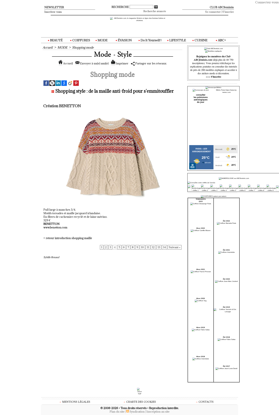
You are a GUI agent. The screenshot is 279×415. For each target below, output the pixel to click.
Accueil (48, 47)
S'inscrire (228, 11)
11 (148, 247)
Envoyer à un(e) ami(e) (93, 63)
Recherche (120, 7)
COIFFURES (81, 40)
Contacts (206, 401)
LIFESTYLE (177, 40)
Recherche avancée (154, 11)
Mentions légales (76, 401)
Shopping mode (83, 47)
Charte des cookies (141, 401)
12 (153, 247)
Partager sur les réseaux (150, 63)
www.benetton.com (55, 227)
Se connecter (213, 11)
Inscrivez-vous (53, 11)
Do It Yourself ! (150, 40)
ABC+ (221, 40)
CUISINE (200, 40)
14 (164, 247)
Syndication (137, 411)
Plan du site (117, 411)
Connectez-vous (267, 2)
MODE (102, 40)
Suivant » (174, 247)
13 (159, 247)
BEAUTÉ (56, 40)
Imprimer (121, 63)
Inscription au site (158, 411)
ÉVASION (124, 40)
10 (142, 247)
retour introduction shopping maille (69, 238)
